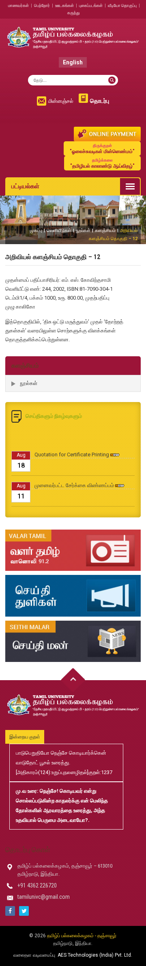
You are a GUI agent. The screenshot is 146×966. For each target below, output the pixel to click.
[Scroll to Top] (73, 680)
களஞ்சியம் (105, 230)
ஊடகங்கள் (64, 5)
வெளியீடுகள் (59, 230)
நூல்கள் (83, 230)
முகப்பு (36, 230)
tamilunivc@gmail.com (43, 897)
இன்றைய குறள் (24, 737)
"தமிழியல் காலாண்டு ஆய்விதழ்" (102, 163)
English (73, 62)
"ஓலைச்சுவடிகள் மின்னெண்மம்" (102, 148)
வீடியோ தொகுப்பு (122, 5)
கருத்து (73, 13)
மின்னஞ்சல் (60, 101)
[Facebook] (10, 911)
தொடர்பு (99, 101)
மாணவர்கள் (18, 5)
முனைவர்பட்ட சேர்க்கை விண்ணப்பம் (74, 481)
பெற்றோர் (42, 5)
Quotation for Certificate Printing (71, 450)
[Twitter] (24, 911)
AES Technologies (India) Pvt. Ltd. (95, 955)
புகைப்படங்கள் (91, 5)
